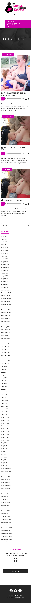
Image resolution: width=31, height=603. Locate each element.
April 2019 (4, 239)
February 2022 (5, 327)
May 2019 (4, 445)
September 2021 (6, 530)
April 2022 (4, 247)
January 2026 (5, 363)
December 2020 (6, 298)
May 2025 (4, 462)
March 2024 (5, 434)
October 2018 (5, 496)
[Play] (3, 98)
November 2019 (6, 474)
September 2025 (6, 542)
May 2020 (4, 448)
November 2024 (6, 488)
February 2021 (5, 324)
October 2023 (5, 511)
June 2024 (4, 406)
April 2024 (4, 253)
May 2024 (4, 460)
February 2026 (5, 338)
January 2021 (5, 349)
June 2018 (4, 392)
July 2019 (4, 369)
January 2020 (5, 346)
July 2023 (4, 380)
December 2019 (6, 295)
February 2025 (5, 335)
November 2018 (6, 471)
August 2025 (5, 284)
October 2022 (5, 508)
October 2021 (5, 505)
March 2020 (5, 423)
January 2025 (5, 361)
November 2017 (6, 468)
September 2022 (6, 533)
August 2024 (5, 281)
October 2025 (5, 516)
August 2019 (5, 267)
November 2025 (6, 491)
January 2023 (5, 355)
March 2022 (5, 429)
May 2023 (4, 457)
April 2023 (4, 250)
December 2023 (6, 307)
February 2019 (5, 318)
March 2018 (5, 417)
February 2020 (5, 321)
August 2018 (5, 264)
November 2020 (6, 477)
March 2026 (5, 440)
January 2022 (5, 352)
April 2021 (4, 245)
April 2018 (4, 236)
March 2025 (5, 437)
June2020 (4, 414)
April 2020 (4, 242)
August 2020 (5, 270)
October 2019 (5, 499)
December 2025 (6, 312)
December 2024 (6, 310)
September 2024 (6, 539)
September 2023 (6, 536)
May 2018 (4, 443)
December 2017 (6, 290)
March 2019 (5, 420)
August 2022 (5, 276)
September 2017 (6, 519)
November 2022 (6, 482)
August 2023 (5, 278)
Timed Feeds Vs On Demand (13, 200)
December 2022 (6, 304)
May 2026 (4, 465)
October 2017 (5, 494)
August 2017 (5, 261)
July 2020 (4, 372)
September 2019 (6, 525)
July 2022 (4, 378)
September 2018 (6, 522)
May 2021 (4, 451)
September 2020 (6, 528)
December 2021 (6, 301)
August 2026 (5, 287)
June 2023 (4, 403)
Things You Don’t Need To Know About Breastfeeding (13, 94)
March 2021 (5, 426)
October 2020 (5, 502)
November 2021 (6, 479)
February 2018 (5, 315)
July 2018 (4, 366)
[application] (15, 98)
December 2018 (6, 293)
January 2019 (5, 344)
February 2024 (5, 332)
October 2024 (5, 513)
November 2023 (6, 485)
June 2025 (4, 409)
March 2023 (5, 431)
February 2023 (5, 329)
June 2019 (4, 395)
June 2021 (4, 397)
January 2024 (5, 358)
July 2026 (4, 389)
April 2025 (4, 256)
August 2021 (8, 55)
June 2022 (4, 400)
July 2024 (4, 383)
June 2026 (4, 412)
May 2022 (4, 454)
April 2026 (4, 259)
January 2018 (5, 341)
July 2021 (7, 169)
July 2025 (4, 386)
